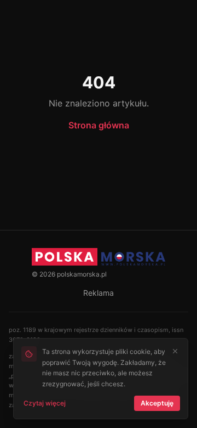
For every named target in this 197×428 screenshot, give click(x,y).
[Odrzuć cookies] (175, 351)
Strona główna (98, 125)
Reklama (98, 292)
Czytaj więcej (45, 403)
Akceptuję (157, 403)
